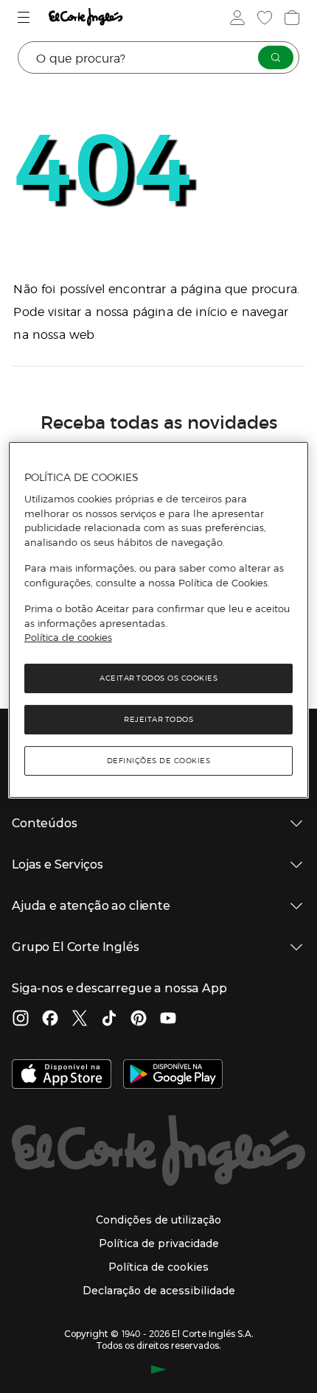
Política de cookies (68, 637)
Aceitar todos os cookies (158, 678)
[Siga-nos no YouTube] (168, 1019)
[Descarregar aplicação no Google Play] (173, 1075)
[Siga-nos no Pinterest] (138, 1019)
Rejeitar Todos (158, 719)
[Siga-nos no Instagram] (20, 1019)
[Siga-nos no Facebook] (50, 1019)
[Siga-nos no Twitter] (79, 1019)
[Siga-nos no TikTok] (109, 1019)
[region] (159, 620)
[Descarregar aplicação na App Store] (61, 1075)
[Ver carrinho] (290, 17)
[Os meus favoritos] (263, 17)
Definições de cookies (159, 760)
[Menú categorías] (25, 17)
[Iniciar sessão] (236, 17)
